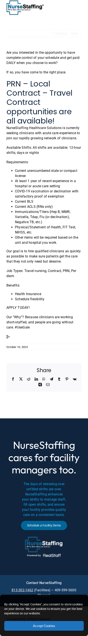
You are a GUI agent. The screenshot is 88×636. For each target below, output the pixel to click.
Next (74, 33)
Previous (60, 33)
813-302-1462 (22, 590)
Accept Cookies (44, 626)
